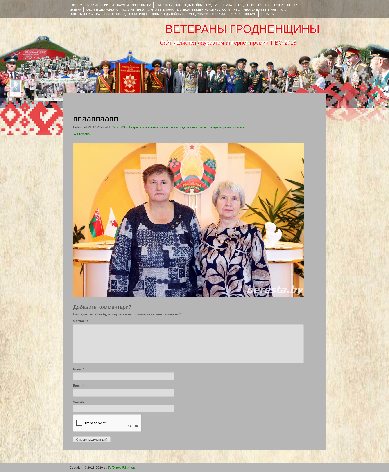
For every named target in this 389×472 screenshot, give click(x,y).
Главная (77, 5)
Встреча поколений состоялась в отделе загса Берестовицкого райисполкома (186, 127)
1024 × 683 (117, 127)
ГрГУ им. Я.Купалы (122, 467)
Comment (80, 321)
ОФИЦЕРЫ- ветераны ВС (253, 5)
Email (77, 385)
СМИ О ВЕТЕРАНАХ (161, 9)
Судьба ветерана (219, 5)
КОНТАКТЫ (267, 14)
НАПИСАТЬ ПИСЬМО (242, 14)
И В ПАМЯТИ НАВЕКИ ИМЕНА (131, 5)
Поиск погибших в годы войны (179, 5)
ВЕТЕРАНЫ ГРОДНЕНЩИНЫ (242, 29)
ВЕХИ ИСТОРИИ (97, 5)
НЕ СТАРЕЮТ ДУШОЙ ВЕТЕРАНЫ (255, 9)
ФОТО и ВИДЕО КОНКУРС (101, 9)
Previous (81, 134)
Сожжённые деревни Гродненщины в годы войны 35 (144, 14)
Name (77, 369)
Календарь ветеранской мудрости (203, 9)
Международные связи (207, 14)
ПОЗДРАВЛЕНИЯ (133, 9)
